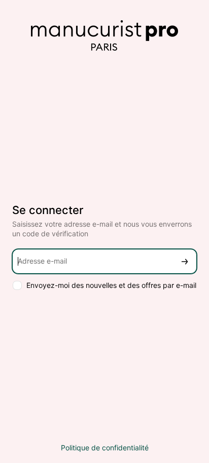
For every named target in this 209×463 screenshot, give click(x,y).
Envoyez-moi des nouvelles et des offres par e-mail (111, 285)
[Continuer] (184, 261)
